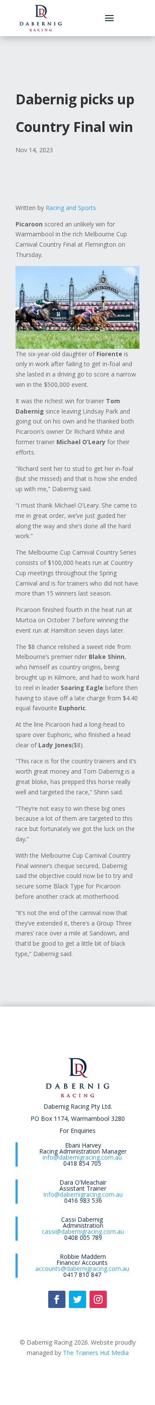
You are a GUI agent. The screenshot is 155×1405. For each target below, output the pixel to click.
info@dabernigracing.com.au (82, 1157)
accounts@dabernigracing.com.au (82, 1268)
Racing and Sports (71, 208)
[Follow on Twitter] (77, 1299)
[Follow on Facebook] (56, 1299)
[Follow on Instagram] (98, 1299)
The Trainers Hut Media (96, 1353)
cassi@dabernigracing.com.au (83, 1231)
